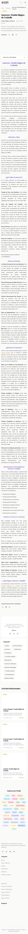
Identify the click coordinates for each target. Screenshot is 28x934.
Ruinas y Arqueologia (6, 889)
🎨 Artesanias (7, 652)
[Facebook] (2, 851)
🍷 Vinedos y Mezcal (9, 671)
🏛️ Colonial (7, 649)
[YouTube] (17, 633)
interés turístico (5, 352)
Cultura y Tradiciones (6, 886)
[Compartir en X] (9, 34)
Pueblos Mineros (5, 895)
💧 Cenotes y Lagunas (9, 656)
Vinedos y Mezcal (5, 892)
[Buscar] (21, 2)
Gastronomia (4, 868)
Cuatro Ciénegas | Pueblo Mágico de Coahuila (13, 710)
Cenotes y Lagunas (6, 874)
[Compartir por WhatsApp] (16, 34)
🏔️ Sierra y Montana (17, 645)
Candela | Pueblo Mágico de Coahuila (11, 770)
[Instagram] (10, 633)
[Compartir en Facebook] (12, 34)
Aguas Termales (5, 898)
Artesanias (4, 871)
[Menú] (25, 2)
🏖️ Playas (6, 645)
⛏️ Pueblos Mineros (9, 674)
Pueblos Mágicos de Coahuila (10, 586)
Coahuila (8, 8)
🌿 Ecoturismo (7, 660)
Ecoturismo (4, 883)
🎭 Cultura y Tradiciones (10, 663)
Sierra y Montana (5, 863)
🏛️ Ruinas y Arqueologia (10, 667)
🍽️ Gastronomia (17, 649)
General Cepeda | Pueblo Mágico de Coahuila (13, 740)
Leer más (21, 717)
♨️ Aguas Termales (9, 678)
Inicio (2, 8)
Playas (3, 860)
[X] (14, 633)
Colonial (3, 866)
